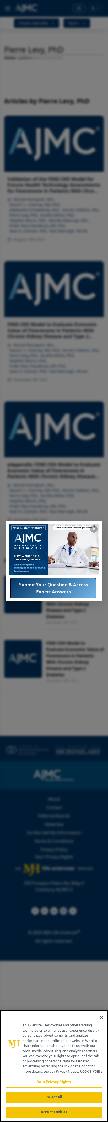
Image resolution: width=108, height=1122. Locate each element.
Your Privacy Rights (54, 1081)
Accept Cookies (54, 1112)
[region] (54, 1066)
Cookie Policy (91, 1071)
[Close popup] (94, 529)
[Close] (101, 1017)
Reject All (54, 1097)
